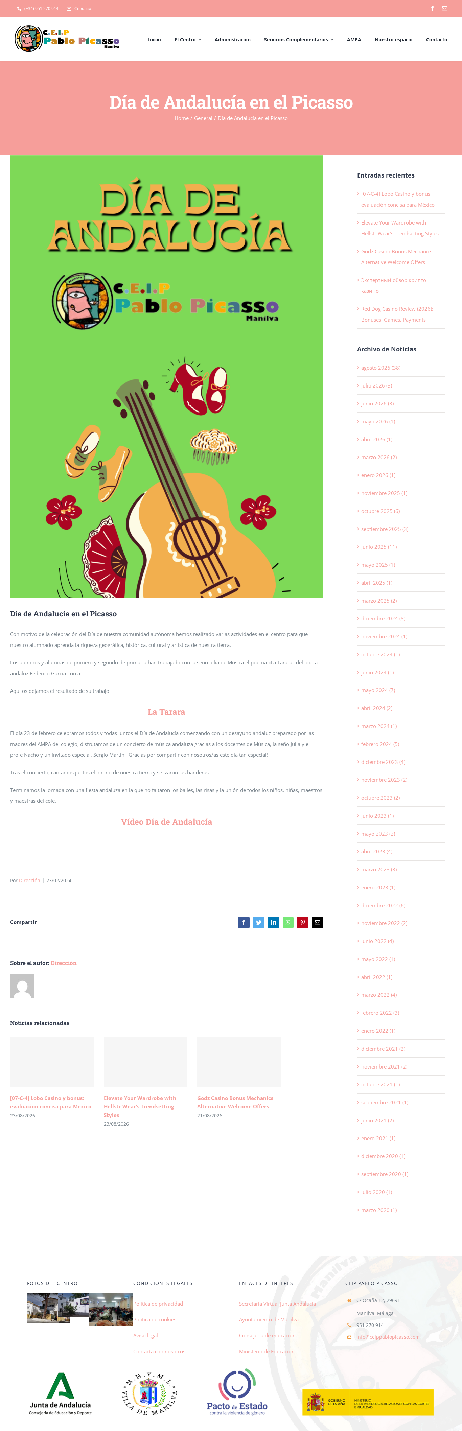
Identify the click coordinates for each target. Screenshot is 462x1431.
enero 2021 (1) (378, 1138)
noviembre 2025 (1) (384, 493)
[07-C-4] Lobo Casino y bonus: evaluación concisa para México (52, 1062)
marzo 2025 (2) (379, 600)
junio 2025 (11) (379, 546)
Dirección (29, 880)
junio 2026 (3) (377, 403)
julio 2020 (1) (376, 1192)
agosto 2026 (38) (380, 367)
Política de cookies (154, 1319)
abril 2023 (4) (376, 851)
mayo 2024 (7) (378, 690)
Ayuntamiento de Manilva (269, 1319)
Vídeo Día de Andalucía (166, 821)
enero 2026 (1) (378, 475)
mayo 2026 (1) (378, 421)
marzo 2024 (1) (379, 726)
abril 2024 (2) (376, 708)
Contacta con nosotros (159, 1351)
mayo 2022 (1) (378, 959)
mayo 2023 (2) (378, 833)
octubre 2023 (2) (380, 797)
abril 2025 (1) (376, 582)
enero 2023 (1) (378, 887)
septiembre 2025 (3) (384, 528)
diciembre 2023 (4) (383, 761)
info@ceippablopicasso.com (388, 1337)
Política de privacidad (158, 1303)
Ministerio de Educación (267, 1351)
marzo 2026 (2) (379, 457)
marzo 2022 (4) (379, 994)
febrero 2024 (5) (380, 744)
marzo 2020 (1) (379, 1209)
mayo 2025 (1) (378, 564)
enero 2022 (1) (378, 1030)
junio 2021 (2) (377, 1120)
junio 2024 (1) (377, 672)
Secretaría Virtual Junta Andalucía (277, 1303)
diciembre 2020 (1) (383, 1156)
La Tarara (166, 711)
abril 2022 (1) (376, 976)
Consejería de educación (267, 1335)
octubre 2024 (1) (380, 654)
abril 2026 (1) (376, 439)
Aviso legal (145, 1335)
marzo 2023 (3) (379, 869)
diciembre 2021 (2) (383, 1048)
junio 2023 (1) (377, 815)
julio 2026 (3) (376, 385)
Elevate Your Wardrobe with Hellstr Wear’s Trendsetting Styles (145, 1062)
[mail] (444, 8)
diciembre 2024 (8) (383, 618)
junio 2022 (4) (377, 941)
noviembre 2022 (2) (384, 923)
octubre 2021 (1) (380, 1084)
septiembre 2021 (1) (384, 1102)
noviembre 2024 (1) (384, 636)
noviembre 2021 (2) (384, 1066)
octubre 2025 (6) (380, 511)
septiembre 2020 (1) (384, 1174)
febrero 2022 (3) (380, 1012)
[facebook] (432, 8)
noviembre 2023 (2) (384, 779)
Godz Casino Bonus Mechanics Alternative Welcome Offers (239, 1062)
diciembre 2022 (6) (383, 905)
